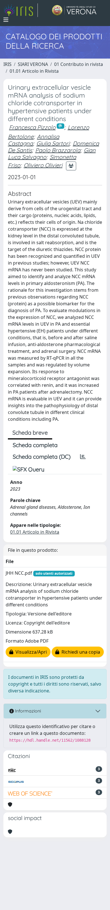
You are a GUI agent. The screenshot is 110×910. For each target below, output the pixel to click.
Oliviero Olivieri (43, 165)
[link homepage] (20, 10)
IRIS (7, 64)
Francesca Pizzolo (32, 127)
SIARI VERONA (33, 64)
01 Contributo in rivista (78, 64)
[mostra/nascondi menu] (5, 20)
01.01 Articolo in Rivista (34, 71)
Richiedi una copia (79, 652)
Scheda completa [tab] (35, 444)
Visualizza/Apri (30, 652)
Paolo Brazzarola (57, 150)
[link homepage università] (74, 10)
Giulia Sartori (52, 143)
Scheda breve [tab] (30, 432)
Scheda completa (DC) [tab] (42, 456)
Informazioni (27, 711)
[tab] (83, 457)
